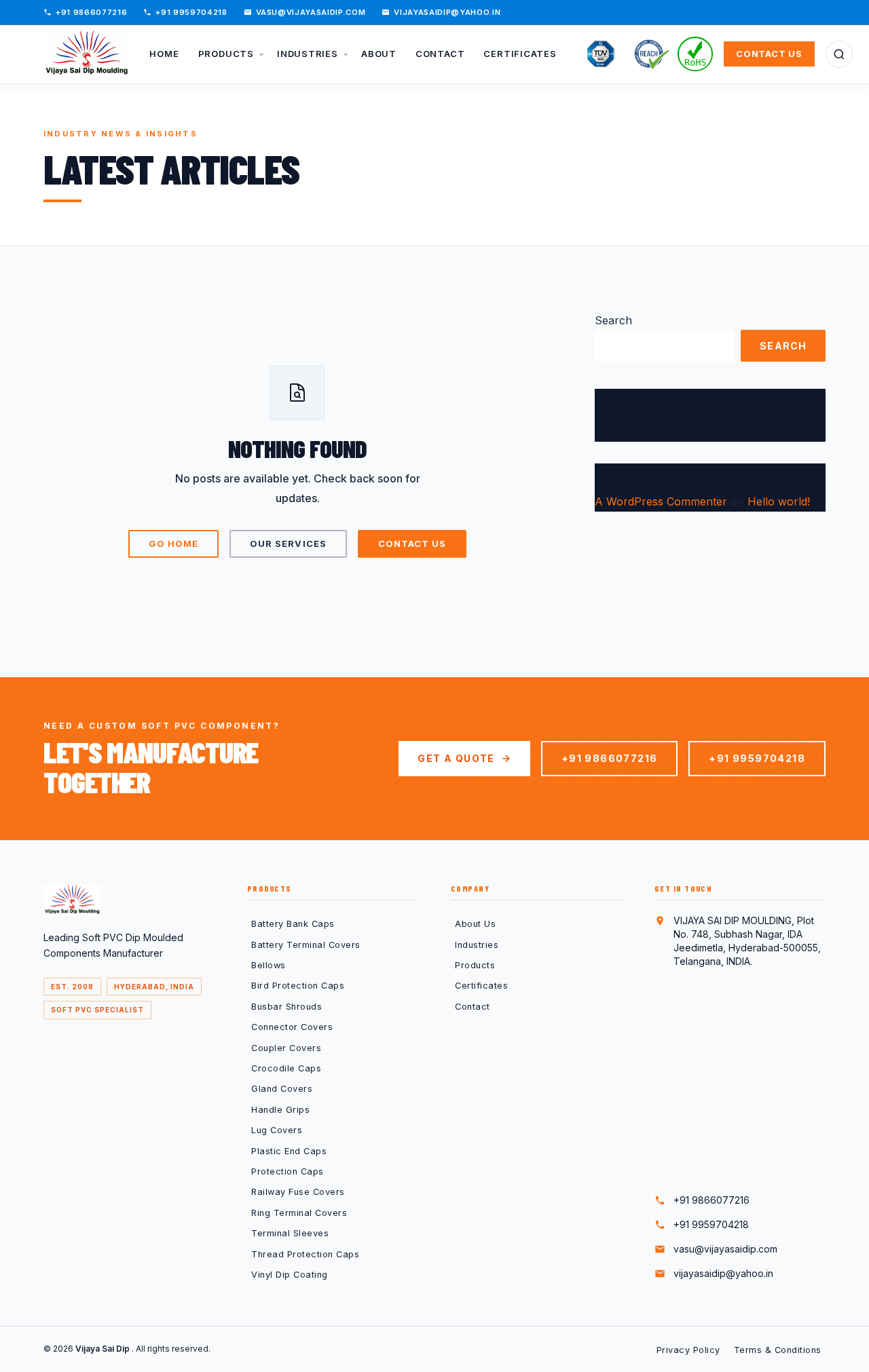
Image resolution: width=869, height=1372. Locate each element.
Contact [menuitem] (439, 53)
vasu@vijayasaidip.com (311, 12)
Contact (472, 1007)
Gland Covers (281, 1089)
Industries (476, 945)
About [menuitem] (378, 53)
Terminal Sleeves (290, 1233)
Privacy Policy (688, 1350)
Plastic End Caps (289, 1151)
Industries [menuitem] (309, 53)
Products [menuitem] (227, 53)
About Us (475, 924)
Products (475, 965)
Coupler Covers (286, 1048)
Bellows (268, 965)
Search (613, 320)
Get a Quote (456, 758)
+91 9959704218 (191, 12)
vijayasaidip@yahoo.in (447, 12)
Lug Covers (276, 1130)
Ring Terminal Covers (299, 1213)
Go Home (173, 543)
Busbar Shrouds (286, 1007)
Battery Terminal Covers (305, 945)
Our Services (288, 543)
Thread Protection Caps (305, 1254)
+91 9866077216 (91, 12)
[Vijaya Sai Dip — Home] (86, 54)
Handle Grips (280, 1110)
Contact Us (769, 53)
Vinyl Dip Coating (289, 1275)
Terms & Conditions (777, 1350)
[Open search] (839, 54)
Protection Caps (287, 1171)
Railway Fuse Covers (298, 1192)
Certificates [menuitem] (519, 53)
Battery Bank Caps (293, 924)
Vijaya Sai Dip (103, 1349)
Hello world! (621, 429)
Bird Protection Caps (297, 985)
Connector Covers (292, 1027)
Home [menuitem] (164, 53)
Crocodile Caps (286, 1068)
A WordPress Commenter (661, 501)
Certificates (481, 985)
